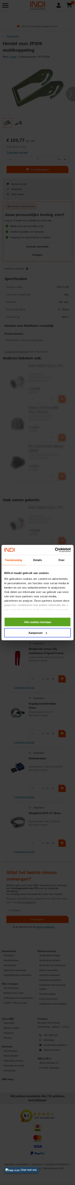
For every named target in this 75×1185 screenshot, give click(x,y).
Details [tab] (37, 560)
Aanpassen (35, 632)
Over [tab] (61, 560)
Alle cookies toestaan (37, 622)
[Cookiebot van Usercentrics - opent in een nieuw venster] (55, 550)
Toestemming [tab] (13, 560)
